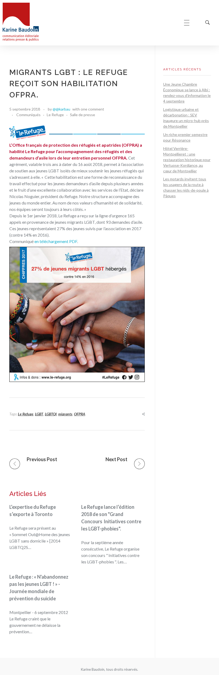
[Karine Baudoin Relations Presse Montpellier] (21, 22)
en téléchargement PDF (55, 241)
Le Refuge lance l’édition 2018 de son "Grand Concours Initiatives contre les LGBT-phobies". (111, 518)
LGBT (39, 414)
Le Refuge (55, 114)
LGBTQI (51, 414)
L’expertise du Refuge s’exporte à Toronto (32, 510)
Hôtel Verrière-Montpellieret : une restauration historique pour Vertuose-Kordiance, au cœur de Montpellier (186, 159)
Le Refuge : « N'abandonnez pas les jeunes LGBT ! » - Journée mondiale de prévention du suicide (38, 587)
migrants (65, 414)
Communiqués (28, 114)
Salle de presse (82, 114)
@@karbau (61, 109)
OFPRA (79, 414)
